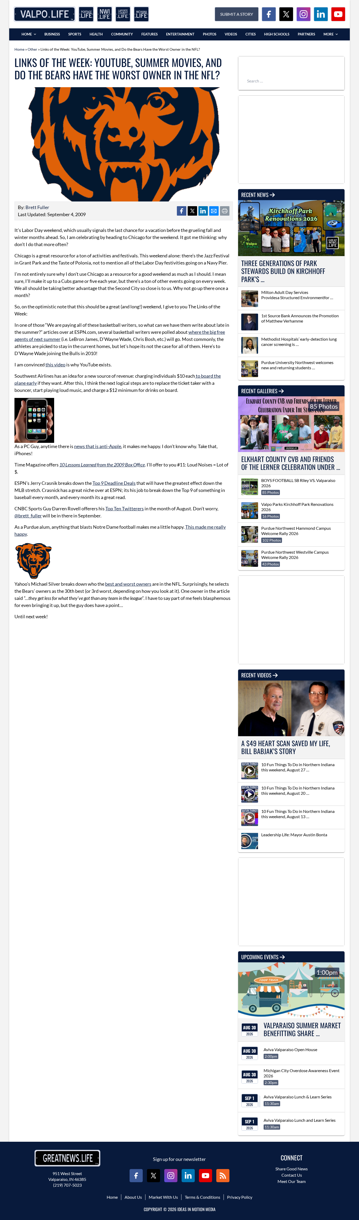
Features (149, 34)
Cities (250, 34)
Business (52, 34)
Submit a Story (236, 14)
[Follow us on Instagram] (303, 14)
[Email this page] (214, 211)
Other (32, 49)
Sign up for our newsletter (179, 1159)
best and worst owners (128, 584)
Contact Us (291, 1174)
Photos (209, 34)
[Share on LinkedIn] (203, 211)
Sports (74, 34)
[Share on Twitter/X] (192, 211)
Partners (306, 34)
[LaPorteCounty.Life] (123, 14)
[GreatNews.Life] (67, 1158)
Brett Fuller (37, 207)
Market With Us (163, 1197)
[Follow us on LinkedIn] (321, 14)
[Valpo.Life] (44, 14)
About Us (133, 1197)
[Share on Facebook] (181, 211)
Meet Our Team (292, 1181)
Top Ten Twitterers (124, 508)
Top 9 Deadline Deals (114, 483)
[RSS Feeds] (222, 1175)
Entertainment (180, 34)
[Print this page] (224, 211)
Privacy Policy (239, 1197)
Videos (231, 34)
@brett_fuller (28, 515)
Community (122, 34)
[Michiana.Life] (141, 14)
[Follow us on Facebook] (268, 14)
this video (55, 364)
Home (27, 34)
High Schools (276, 34)
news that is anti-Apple (97, 446)
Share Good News (291, 1168)
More (329, 34)
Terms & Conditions (202, 1197)
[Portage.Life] (86, 14)
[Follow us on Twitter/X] (286, 14)
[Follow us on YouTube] (338, 14)
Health (96, 34)
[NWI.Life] (104, 14)
